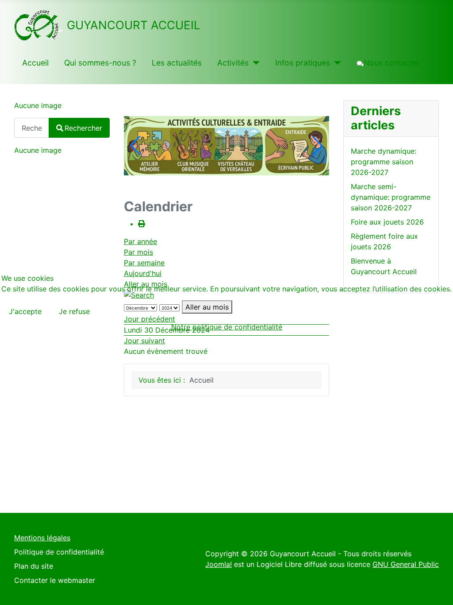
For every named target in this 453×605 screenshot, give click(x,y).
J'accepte (25, 311)
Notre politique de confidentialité (226, 326)
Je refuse (74, 311)
